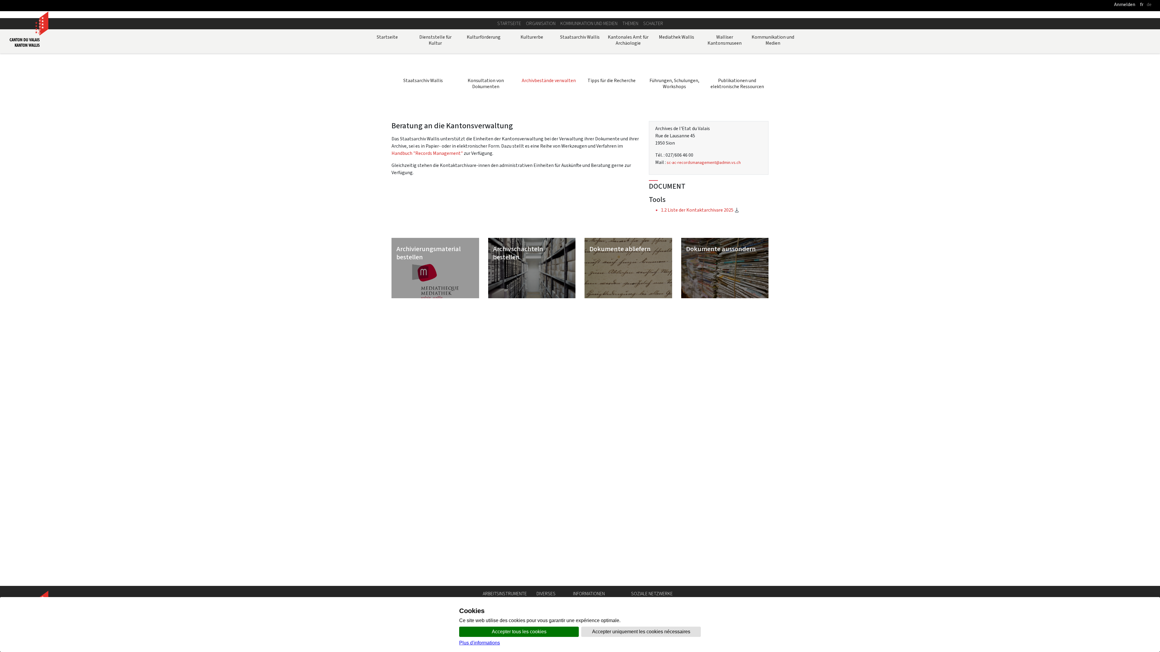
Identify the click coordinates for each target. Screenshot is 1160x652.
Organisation (541, 23)
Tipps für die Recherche (612, 80)
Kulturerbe (531, 37)
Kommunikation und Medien (588, 23)
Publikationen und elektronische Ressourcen (737, 83)
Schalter (653, 23)
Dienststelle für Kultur (435, 40)
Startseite (509, 23)
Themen (630, 23)
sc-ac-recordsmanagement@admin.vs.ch (704, 162)
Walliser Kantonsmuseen (724, 40)
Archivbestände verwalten (549, 80)
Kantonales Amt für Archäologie (628, 40)
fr (1141, 4)
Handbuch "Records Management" (427, 153)
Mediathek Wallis (676, 37)
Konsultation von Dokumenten (486, 83)
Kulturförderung (484, 37)
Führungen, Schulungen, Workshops (674, 83)
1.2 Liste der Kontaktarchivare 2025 (712, 209)
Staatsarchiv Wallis (580, 37)
